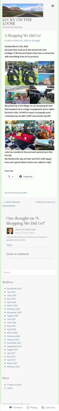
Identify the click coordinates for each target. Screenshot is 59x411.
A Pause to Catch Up (46, 202)
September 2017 (14, 346)
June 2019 (11, 295)
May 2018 (11, 325)
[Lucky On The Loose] (22, 16)
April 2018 (11, 329)
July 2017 (11, 353)
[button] (21, 73)
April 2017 (11, 359)
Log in (10, 388)
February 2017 (13, 366)
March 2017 (12, 363)
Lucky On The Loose (17, 22)
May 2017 (11, 356)
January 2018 (13, 339)
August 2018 (12, 315)
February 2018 (13, 336)
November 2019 (14, 288)
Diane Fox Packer (23, 229)
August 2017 (12, 349)
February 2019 (13, 309)
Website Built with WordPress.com (16, 404)
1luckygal (35, 40)
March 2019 (12, 305)
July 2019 (11, 292)
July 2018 (11, 319)
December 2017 (14, 342)
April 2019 (11, 302)
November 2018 (14, 312)
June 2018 (11, 322)
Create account (14, 384)
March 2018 (12, 332)
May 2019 (11, 298)
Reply (9, 245)
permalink (22, 192)
